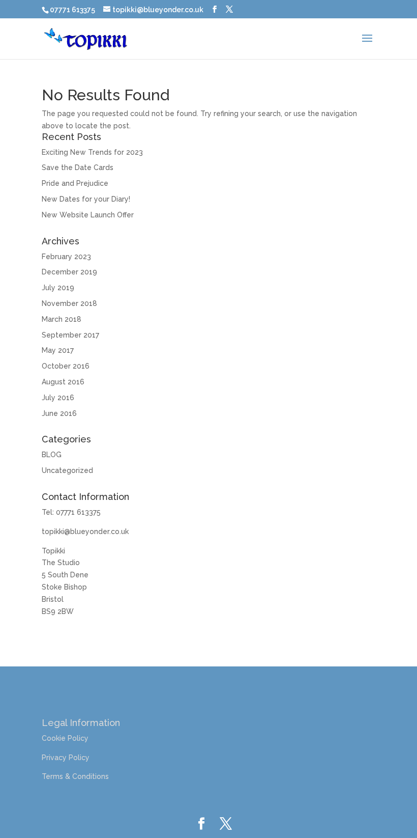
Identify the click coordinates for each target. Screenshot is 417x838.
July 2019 (58, 288)
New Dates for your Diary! (86, 199)
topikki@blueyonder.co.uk (85, 531)
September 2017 (70, 335)
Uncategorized (67, 470)
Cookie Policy (65, 738)
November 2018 (69, 303)
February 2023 (66, 257)
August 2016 (63, 382)
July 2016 (58, 398)
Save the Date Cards (77, 167)
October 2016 (66, 366)
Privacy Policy (66, 757)
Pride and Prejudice (75, 183)
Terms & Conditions (75, 776)
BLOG (52, 455)
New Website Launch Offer (88, 215)
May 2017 (58, 350)
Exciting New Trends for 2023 (92, 152)
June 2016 (59, 413)
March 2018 (61, 319)
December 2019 (69, 272)
